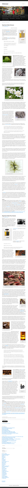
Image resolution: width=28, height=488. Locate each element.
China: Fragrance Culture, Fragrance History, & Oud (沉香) (8, 437)
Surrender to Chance (8, 411)
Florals (7, 211)
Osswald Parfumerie (15, 228)
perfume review (15, 212)
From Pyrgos (3, 459)
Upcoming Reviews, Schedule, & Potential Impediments (8, 427)
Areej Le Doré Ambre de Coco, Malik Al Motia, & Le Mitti (8, 431)
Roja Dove (9, 211)
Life (21, 18)
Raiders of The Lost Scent (5, 466)
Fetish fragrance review (21, 211)
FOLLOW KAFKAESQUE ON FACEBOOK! (6, 423)
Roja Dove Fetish (21, 212)
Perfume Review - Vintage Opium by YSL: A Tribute (8, 439)
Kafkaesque (5, 4)
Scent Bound (3, 467)
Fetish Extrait (8, 206)
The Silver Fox (3, 475)
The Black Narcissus (4, 470)
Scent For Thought (4, 468)
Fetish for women (16, 211)
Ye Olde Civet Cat (4, 478)
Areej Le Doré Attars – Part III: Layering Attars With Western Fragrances (10, 433)
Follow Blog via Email (5, 421)
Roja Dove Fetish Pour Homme (9, 215)
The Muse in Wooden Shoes (5, 471)
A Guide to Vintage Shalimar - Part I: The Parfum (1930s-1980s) (9, 440)
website (8, 37)
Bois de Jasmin (4, 456)
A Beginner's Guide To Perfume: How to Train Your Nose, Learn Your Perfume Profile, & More (12, 436)
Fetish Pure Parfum (10, 413)
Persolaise (3, 465)
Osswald (20, 201)
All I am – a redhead (4, 453)
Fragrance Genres (15, 15)
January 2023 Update (4, 441)
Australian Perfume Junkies (5, 455)
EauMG (3, 458)
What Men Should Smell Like (5, 477)
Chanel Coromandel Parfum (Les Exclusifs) (7, 428)
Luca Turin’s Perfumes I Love (5, 461)
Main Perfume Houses (4, 15)
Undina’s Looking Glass (5, 476)
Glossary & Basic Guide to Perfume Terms (6, 16)
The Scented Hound (4, 474)
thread (22, 369)
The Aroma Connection (5, 114)
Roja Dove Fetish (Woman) (8, 25)
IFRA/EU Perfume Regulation (5, 18)
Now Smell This (4, 464)
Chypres (5, 211)
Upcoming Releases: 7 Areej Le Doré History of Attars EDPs (9, 432)
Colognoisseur (3, 457)
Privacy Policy (10, 485)
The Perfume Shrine (4, 473)
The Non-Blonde (4, 472)
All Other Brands (10, 15)
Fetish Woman (6, 212)
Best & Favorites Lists (22, 16)
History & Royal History (12, 18)
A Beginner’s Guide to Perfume (16, 16)
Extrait (15, 204)
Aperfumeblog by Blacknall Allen (6, 454)
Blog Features (19, 15)
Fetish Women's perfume (10, 212)
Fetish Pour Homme (6, 413)
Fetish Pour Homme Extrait (18, 407)
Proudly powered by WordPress (16, 485)
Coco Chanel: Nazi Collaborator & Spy (6, 442)
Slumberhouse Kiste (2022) (5, 429)
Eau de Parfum (18, 204)
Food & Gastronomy (18, 18)
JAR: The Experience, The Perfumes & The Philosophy (8, 443)
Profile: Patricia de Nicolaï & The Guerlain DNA (7, 438)
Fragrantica (16, 184)
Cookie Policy (3, 481)
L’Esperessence (4, 460)
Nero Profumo (3, 463)
